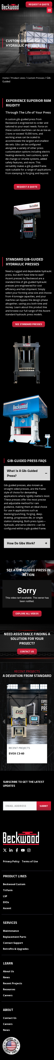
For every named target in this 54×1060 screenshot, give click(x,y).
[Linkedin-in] (11, 850)
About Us (8, 971)
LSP (5, 896)
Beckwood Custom (14, 884)
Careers (7, 995)
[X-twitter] (5, 850)
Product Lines (18, 77)
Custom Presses (36, 77)
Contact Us (9, 1018)
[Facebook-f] (17, 850)
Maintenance (11, 931)
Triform (8, 890)
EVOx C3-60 (16, 753)
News (6, 977)
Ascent (7, 908)
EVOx (6, 902)
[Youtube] (23, 850)
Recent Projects (19, 748)
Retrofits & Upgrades (15, 949)
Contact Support (13, 943)
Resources (9, 989)
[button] (49, 10)
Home (5, 77)
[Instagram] (29, 850)
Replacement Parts (14, 937)
